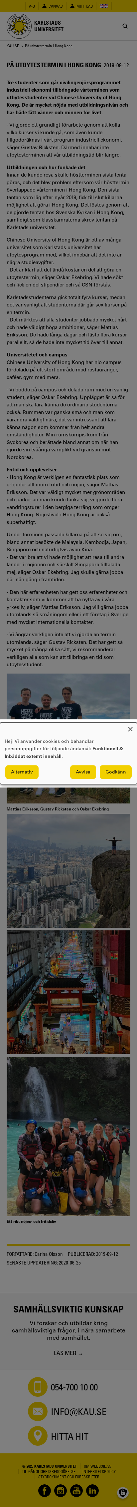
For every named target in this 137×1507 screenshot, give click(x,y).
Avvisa (83, 772)
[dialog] (68, 753)
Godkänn (115, 772)
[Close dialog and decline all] (130, 727)
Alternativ (22, 772)
